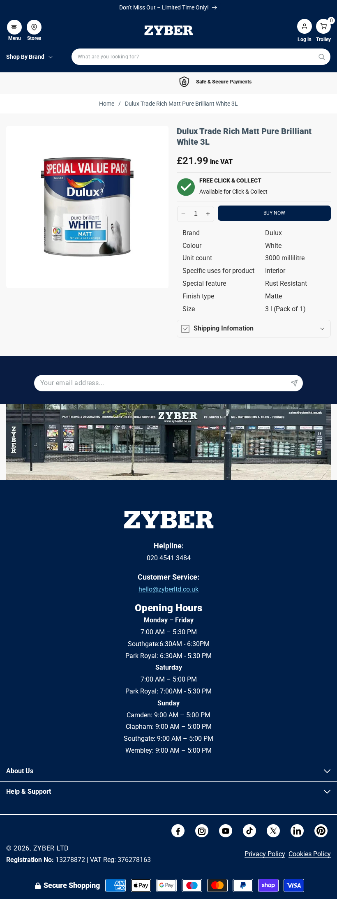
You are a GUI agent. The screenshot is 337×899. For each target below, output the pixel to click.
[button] (14, 23)
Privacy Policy (265, 854)
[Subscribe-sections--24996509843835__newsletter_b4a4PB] (294, 383)
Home (106, 103)
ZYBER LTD (51, 848)
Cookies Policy (310, 854)
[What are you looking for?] (321, 57)
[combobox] (201, 57)
